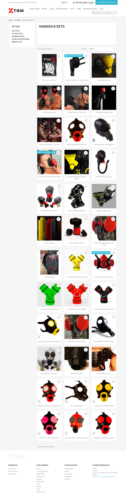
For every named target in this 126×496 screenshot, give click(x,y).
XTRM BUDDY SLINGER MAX (104, 112)
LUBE (51, 9)
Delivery (39, 469)
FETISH (44, 9)
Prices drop (12, 469)
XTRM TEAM (40, 474)
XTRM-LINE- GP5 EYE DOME (77, 341)
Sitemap (39, 479)
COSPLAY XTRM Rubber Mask (49, 438)
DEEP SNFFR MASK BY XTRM (104, 277)
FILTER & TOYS (17, 34)
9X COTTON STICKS (49, 80)
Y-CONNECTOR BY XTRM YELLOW (77, 277)
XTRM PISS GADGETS (104, 80)
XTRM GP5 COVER (77, 374)
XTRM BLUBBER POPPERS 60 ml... (104, 341)
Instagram (19, 457)
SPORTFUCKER (62, 9)
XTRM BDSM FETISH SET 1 (49, 211)
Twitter (15, 457)
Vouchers (67, 479)
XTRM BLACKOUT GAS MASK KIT (104, 145)
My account (40, 482)
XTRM (78, 9)
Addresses (68, 476)
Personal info (68, 469)
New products (13, 471)
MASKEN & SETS (18, 36)
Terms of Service (42, 471)
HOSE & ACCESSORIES (20, 39)
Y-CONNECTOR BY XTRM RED (76, 309)
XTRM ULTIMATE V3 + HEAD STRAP (76, 80)
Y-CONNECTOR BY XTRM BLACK (104, 309)
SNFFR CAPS (34, 9)
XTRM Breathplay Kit (49, 112)
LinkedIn (23, 457)
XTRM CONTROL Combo (104, 177)
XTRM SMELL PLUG (104, 374)
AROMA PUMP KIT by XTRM (77, 112)
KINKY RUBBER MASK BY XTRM (77, 145)
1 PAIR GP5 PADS (49, 277)
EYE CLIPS (16, 31)
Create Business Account (106, 2)
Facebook (11, 457)
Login (38, 484)
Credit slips (68, 474)
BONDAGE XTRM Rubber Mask (104, 438)
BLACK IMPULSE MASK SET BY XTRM (104, 244)
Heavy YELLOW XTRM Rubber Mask (49, 341)
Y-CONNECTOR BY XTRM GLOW (49, 309)
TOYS (72, 9)
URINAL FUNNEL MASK (104, 211)
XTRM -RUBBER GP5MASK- (76, 211)
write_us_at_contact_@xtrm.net (104, 476)
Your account (70, 465)
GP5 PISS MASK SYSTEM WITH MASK (77, 178)
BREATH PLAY (17, 42)
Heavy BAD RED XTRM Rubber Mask (76, 438)
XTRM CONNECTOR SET (77, 243)
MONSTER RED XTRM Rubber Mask (49, 406)
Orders (66, 471)
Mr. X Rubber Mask (76, 406)
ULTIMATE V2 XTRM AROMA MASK (49, 177)
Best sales (11, 474)
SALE (101, 9)
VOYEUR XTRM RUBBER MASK (104, 406)
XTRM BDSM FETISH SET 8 (49, 374)
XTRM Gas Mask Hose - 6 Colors (49, 145)
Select (102, 49)
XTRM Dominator (49, 243)
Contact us (40, 476)
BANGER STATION (90, 9)
